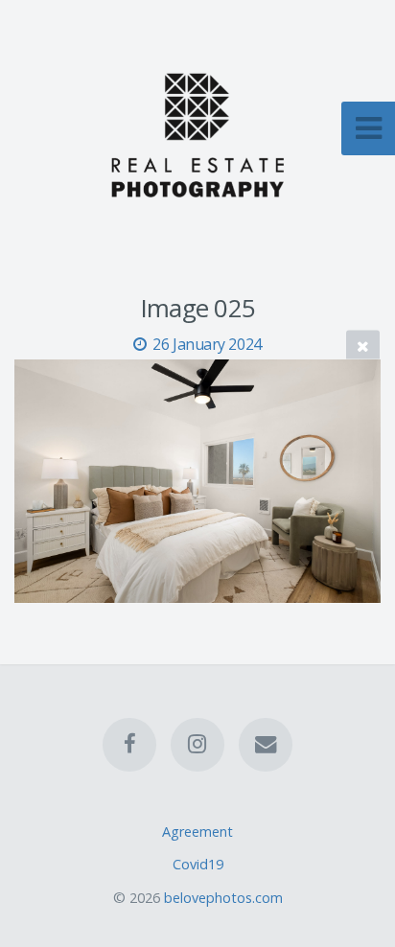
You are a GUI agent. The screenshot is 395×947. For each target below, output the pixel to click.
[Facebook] (129, 744)
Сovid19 (198, 864)
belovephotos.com (223, 898)
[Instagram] (197, 744)
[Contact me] (265, 744)
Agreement (197, 831)
